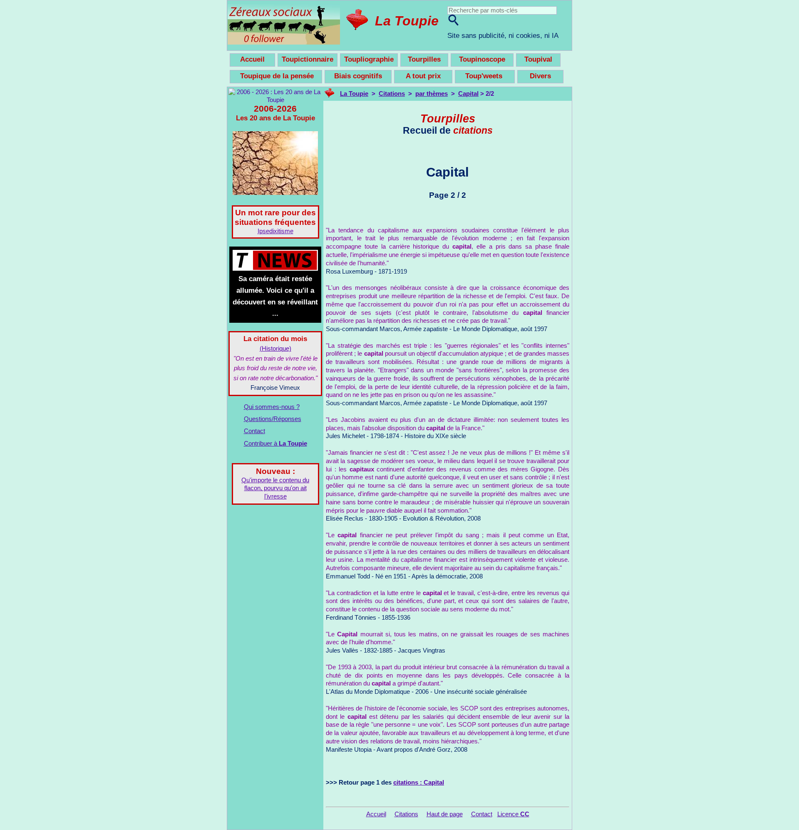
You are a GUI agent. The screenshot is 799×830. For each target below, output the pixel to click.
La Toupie (407, 20)
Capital (468, 93)
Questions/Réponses (272, 419)
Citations (392, 93)
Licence (513, 814)
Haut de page (445, 814)
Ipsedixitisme (275, 231)
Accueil (376, 814)
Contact (254, 431)
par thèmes (431, 93)
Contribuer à (275, 443)
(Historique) (275, 348)
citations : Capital (418, 782)
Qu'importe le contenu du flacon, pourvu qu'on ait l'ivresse (275, 488)
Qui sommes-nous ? (272, 407)
